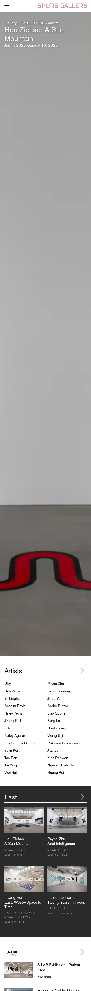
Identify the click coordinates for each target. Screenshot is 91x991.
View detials (44, 976)
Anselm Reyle (15, 706)
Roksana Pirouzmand (63, 743)
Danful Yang (56, 728)
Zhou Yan (54, 698)
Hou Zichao (13, 691)
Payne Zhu (55, 683)
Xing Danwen (57, 758)
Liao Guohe (56, 713)
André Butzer (57, 706)
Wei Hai (10, 772)
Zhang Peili (12, 720)
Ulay (7, 683)
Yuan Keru (12, 750)
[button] (3, 334)
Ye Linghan (13, 698)
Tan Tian (10, 758)
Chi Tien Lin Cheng (19, 743)
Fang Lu (53, 720)
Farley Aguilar (14, 735)
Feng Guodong (59, 691)
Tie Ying (10, 765)
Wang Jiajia (55, 735)
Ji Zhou (53, 750)
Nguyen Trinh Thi (60, 765)
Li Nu (8, 728)
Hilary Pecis (13, 713)
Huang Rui (55, 772)
